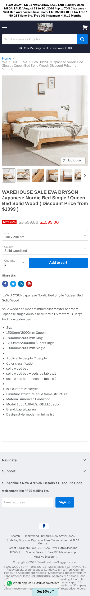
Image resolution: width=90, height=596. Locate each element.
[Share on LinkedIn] (21, 284)
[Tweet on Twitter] (13, 284)
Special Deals (34, 552)
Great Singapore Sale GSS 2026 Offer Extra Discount (43, 547)
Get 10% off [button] (45, 591)
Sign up (65, 502)
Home (6, 58)
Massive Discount (45, 556)
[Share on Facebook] (5, 284)
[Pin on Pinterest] (29, 284)
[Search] (82, 39)
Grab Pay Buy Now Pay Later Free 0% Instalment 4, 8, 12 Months (42, 542)
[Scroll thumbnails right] (84, 175)
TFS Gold (15, 552)
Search (15, 536)
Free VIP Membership (62, 552)
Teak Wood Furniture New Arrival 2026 (49, 536)
